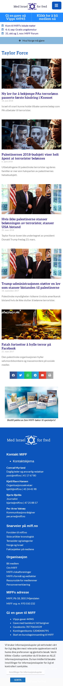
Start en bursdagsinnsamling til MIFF (33, 634)
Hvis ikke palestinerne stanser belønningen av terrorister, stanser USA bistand (28, 223)
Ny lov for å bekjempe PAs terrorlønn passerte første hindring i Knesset (30, 96)
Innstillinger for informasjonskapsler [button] (25, 672)
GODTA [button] (17, 680)
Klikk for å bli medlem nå (47, 17)
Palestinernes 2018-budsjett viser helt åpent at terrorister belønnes (30, 156)
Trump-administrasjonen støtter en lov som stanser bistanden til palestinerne (31, 286)
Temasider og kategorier (19, 540)
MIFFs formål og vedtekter (21, 576)
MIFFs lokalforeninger (18, 571)
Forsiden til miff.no (16, 532)
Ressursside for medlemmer (21, 580)
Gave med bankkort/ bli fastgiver (31, 622)
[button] (13, 375)
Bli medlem (12, 563)
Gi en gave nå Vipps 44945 (15, 17)
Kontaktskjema (23, 461)
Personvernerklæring (18, 584)
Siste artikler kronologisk (20, 536)
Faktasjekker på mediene (20, 549)
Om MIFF (11, 567)
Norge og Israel (14, 544)
